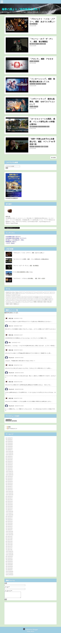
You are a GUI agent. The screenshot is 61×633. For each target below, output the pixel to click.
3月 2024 (9, 486)
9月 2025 (9, 456)
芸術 (45, 301)
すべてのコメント (12, 428)
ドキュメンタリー (10, 299)
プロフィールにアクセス (12, 223)
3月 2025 (9, 466)
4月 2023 (9, 504)
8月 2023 (9, 498)
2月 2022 (9, 528)
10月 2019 (9, 574)
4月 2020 (9, 564)
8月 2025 (9, 458)
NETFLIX (8, 292)
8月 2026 (9, 438)
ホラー (50, 299)
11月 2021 (9, 533)
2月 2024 (9, 488)
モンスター (18, 301)
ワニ (31, 301)
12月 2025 (9, 451)
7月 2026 (9, 439)
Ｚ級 (16, 292)
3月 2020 (9, 566)
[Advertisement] (30, 613)
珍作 (11, 303)
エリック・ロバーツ (49, 292)
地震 (7, 303)
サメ (26, 297)
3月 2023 (9, 506)
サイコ (14, 297)
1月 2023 (9, 509)
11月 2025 (9, 453)
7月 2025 (9, 459)
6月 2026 (9, 441)
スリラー (30, 297)
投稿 (9, 427)
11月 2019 (9, 573)
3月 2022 (9, 526)
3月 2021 (9, 546)
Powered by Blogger (31, 629)
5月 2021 (9, 543)
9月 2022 (9, 516)
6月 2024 (9, 481)
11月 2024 (9, 473)
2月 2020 (9, 568)
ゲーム (18, 295)
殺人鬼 (49, 301)
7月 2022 (9, 519)
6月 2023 (9, 501)
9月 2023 (9, 496)
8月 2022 (9, 518)
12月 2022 (9, 511)
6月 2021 (9, 541)
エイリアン (40, 292)
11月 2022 (9, 513)
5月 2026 (9, 443)
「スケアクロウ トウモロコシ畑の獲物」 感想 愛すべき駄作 (29, 278)
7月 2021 (9, 539)
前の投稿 (53, 157)
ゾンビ (41, 297)
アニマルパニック (30, 292)
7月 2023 (9, 499)
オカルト (8, 295)
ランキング (26, 301)
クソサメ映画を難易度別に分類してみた (23, 272)
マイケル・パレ (10, 301)
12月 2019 (9, 571)
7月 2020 (9, 559)
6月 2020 (9, 561)
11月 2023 (9, 493)
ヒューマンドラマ (21, 299)
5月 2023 (9, 503)
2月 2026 (9, 448)
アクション (22, 292)
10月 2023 (9, 494)
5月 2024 (9, 483)
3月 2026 (9, 446)
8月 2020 (9, 558)
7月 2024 (9, 479)
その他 (36, 297)
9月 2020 (9, 556)
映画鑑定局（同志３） (11, 241)
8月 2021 (9, 538)
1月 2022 (9, 529)
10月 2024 (9, 474)
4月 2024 (9, 484)
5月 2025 (9, 463)
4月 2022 (9, 524)
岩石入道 (8, 216)
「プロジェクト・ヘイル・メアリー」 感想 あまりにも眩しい (28, 252)
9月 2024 (9, 476)
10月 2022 (9, 514)
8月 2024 (9, 478)
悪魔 (35, 301)
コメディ (8, 297)
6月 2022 (9, 521)
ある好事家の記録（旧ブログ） (13, 236)
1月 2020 (9, 569)
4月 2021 (9, 544)
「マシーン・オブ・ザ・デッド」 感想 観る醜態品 (26, 265)
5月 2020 (9, 563)
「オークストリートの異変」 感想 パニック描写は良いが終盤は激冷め (31, 259)
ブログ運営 (44, 299)
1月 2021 (9, 549)
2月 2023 (9, 508)
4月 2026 (9, 444)
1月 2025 (9, 469)
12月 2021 (9, 531)
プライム (38, 299)
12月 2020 (9, 551)
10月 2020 (9, 554)
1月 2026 (9, 449)
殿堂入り (16, 303)
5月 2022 (9, 523)
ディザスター (47, 297)
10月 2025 (9, 454)
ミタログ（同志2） (10, 243)
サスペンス (20, 297)
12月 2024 (9, 471)
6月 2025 (9, 461)
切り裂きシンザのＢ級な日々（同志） (15, 240)
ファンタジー (30, 299)
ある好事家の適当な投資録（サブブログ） (16, 238)
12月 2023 (9, 491)
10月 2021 (9, 534)
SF (13, 292)
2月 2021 (9, 548)
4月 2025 (9, 464)
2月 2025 (9, 468)
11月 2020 (9, 553)
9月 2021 (9, 536)
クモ (13, 295)
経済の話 (40, 301)
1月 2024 (9, 489)
